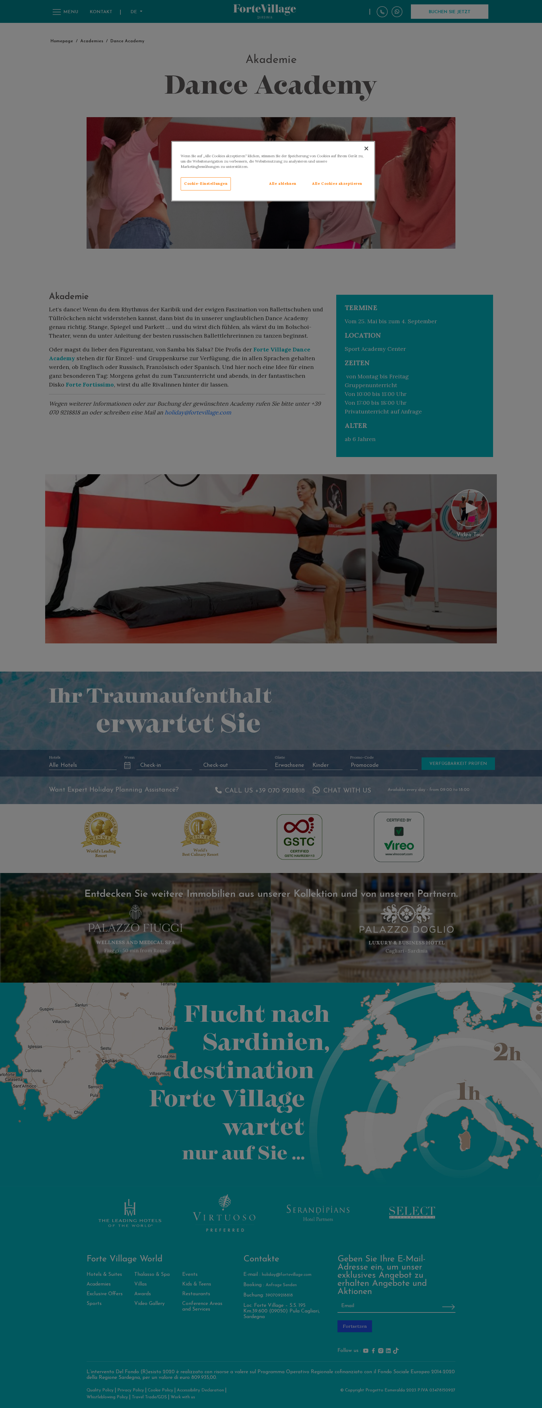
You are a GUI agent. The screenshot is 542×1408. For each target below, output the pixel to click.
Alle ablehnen (282, 183)
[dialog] (273, 171)
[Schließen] (366, 148)
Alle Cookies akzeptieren (337, 183)
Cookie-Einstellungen (205, 183)
